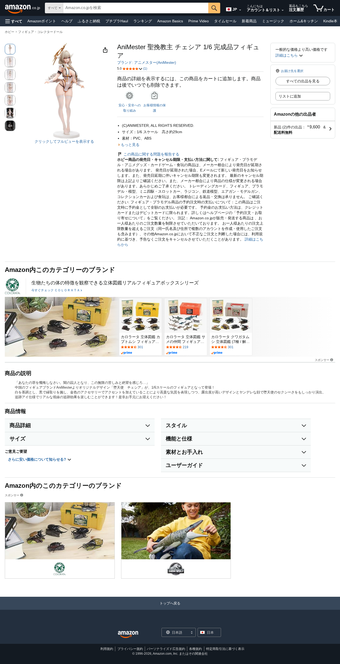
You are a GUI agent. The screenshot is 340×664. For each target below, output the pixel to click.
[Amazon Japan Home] (128, 634)
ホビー (9, 32)
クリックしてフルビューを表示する (64, 141)
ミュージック (273, 21)
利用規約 (106, 649)
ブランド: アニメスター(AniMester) (146, 62)
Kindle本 (330, 21)
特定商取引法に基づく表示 (225, 649)
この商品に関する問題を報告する (151, 154)
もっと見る (130, 144)
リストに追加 (290, 96)
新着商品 (249, 21)
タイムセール (225, 21)
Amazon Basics (170, 21)
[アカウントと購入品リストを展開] (283, 10)
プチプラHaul (116, 21)
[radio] (10, 49)
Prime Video (198, 21)
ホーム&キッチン (304, 21)
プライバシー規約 (130, 649)
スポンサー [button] (322, 360)
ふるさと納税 (89, 21)
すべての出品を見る (303, 81)
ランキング (142, 21)
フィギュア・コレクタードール (40, 32)
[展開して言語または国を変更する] (240, 10)
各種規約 (195, 649)
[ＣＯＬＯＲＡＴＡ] (12, 286)
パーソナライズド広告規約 (166, 649)
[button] (14, 21)
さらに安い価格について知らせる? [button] (37, 459)
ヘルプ (67, 21)
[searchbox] (135, 8)
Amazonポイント (41, 21)
